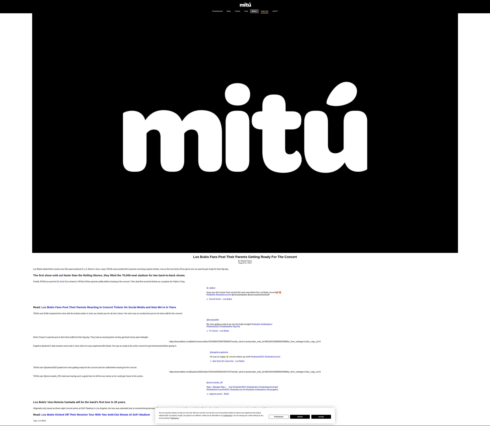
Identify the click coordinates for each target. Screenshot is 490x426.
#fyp (235, 326)
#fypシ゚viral (226, 387)
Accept (321, 417)
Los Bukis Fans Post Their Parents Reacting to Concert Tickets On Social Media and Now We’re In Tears (108, 307)
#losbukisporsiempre (268, 387)
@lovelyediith (212, 320)
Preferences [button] (175, 418)
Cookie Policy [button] (227, 415)
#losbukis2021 (213, 326)
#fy (238, 326)
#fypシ (209, 387)
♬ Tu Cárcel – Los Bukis (217, 331)
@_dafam (210, 288)
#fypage (216, 387)
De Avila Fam (63, 281)
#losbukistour (226, 326)
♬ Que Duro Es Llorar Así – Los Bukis (227, 361)
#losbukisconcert (223, 295)
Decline (300, 417)
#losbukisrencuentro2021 (217, 389)
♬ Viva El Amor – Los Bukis (219, 299)
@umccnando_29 (214, 382)
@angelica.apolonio (219, 352)
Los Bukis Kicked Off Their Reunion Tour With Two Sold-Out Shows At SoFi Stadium (95, 414)
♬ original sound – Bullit (217, 394)
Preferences (278, 417)
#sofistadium (266, 324)
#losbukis (210, 295)
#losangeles (272, 389)
